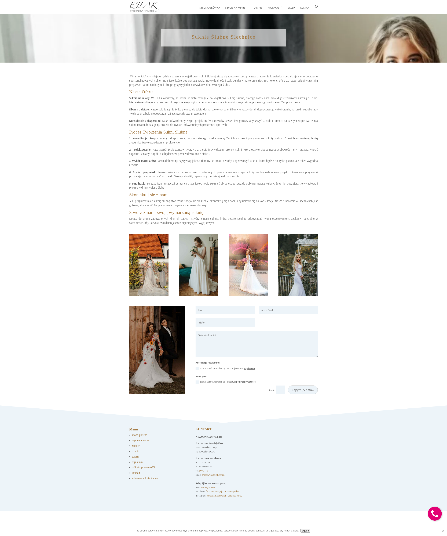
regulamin (137, 462)
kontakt (305, 7)
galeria (135, 456)
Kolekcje (273, 7)
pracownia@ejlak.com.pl (213, 474)
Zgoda (305, 530)
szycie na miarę (235, 7)
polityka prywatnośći (143, 467)
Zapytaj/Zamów (303, 390)
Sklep (291, 7)
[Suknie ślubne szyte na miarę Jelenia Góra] (148, 295)
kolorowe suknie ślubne (145, 478)
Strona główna (209, 7)
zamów (136, 445)
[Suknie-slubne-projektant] (298, 295)
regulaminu (249, 368)
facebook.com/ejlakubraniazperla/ (222, 491)
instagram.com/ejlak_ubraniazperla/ (224, 495)
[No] (442, 531)
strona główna (139, 434)
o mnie (258, 7)
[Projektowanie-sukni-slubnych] (248, 295)
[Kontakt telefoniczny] (434, 523)
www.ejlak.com (208, 487)
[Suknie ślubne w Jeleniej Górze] (198, 295)
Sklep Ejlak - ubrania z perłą (210, 483)
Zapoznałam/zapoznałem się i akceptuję (228, 381)
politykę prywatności (246, 381)
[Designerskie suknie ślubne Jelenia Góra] (157, 393)
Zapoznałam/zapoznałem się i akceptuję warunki (227, 368)
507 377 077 (205, 470)
